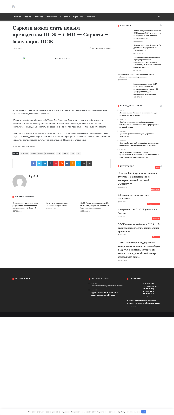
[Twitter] (39, 163)
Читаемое (39, 17)
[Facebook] (33, 163)
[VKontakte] (67, 163)
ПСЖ (58, 153)
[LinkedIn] (44, 163)
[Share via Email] (83, 163)
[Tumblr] (50, 163)
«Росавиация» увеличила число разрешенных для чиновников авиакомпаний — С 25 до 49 (25, 205)
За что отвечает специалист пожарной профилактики (57, 204)
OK (144, 412)
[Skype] (78, 163)
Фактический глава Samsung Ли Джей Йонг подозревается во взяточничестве (147, 47)
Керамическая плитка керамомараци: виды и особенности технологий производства (136, 75)
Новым (40, 153)
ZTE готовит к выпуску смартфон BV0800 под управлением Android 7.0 (150, 288)
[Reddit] (61, 163)
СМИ (72, 153)
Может (33, 153)
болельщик (25, 153)
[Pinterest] (55, 163)
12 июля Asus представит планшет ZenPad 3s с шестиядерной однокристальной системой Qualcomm (138, 178)
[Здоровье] (13, 6)
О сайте (27, 17)
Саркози (65, 153)
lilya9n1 (33, 176)
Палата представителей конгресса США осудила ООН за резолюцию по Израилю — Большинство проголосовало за (147, 34)
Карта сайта (78, 17)
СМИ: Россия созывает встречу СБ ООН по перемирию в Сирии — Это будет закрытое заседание (94, 205)
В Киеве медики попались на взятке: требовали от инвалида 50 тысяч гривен (143, 301)
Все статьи (65, 17)
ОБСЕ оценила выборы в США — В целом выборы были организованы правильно (138, 227)
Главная (17, 17)
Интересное (51, 17)
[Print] (89, 163)
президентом (49, 153)
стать (78, 153)
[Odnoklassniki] (72, 163)
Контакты (91, 17)
